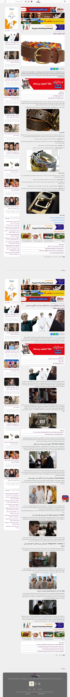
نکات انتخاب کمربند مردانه (48, 256)
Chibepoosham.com (34, 693)
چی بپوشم (33, 75)
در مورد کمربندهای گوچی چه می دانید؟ (57, 217)
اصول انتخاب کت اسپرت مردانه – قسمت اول (56, 246)
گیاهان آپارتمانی (61, 93)
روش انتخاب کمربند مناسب (58, 222)
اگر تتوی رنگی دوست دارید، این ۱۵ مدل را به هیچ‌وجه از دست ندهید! (51, 250)
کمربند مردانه (55, 256)
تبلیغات (34, 689)
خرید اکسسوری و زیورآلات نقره (58, 96)
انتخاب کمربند (61, 256)
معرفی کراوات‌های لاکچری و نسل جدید (57, 253)
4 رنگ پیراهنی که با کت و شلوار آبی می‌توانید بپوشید (54, 248)
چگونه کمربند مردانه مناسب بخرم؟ (57, 220)
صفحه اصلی (39, 689)
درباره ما (29, 689)
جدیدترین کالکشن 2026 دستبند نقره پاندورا (56, 98)
